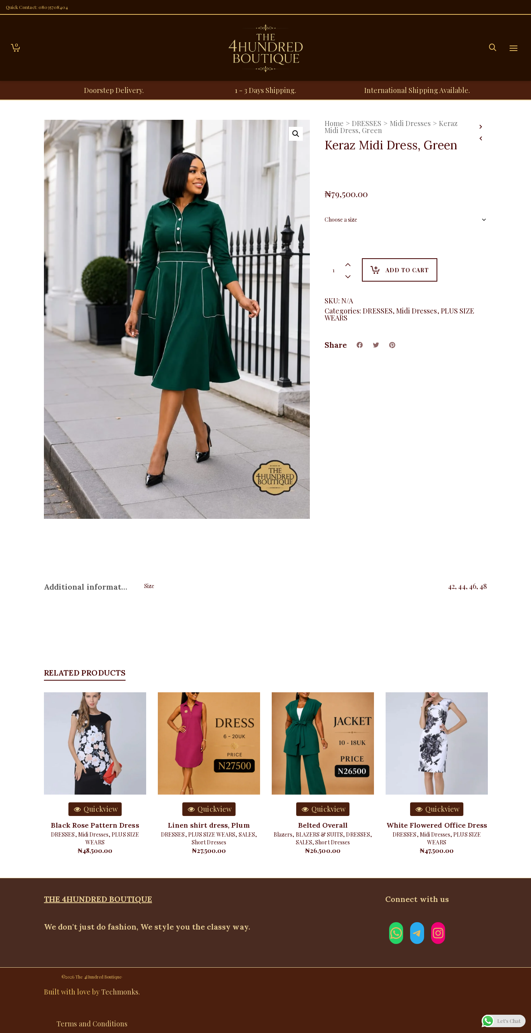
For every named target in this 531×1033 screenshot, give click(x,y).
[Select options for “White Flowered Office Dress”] (403, 777)
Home (334, 123)
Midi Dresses (410, 123)
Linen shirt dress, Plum (209, 825)
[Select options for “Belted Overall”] (290, 777)
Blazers (283, 834)
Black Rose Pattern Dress (95, 825)
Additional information (86, 587)
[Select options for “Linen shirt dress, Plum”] (176, 777)
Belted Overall (323, 825)
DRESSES (366, 123)
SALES (247, 834)
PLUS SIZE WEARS (212, 834)
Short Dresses (209, 842)
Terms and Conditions (92, 1023)
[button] (296, 134)
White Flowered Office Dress (436, 825)
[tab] (88, 587)
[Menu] (513, 49)
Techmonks (119, 991)
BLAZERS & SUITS (319, 834)
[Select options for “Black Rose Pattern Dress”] (62, 777)
